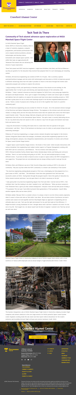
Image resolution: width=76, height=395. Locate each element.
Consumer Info (66, 360)
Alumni (36, 2)
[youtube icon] (28, 360)
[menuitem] (9, 25)
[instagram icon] (22, 360)
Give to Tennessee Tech (38, 337)
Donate (60, 2)
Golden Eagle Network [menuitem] (25, 26)
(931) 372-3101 (31, 353)
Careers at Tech (66, 358)
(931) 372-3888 (28, 356)
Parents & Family (27, 376)
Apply (55, 2)
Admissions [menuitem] (22, 9)
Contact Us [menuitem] (69, 26)
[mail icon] (31, 360)
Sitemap (23, 391)
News (63, 353)
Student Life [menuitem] (38, 9)
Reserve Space (66, 362)
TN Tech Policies (24, 389)
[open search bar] (68, 2)
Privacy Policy (60, 388)
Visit (65, 2)
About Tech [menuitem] (47, 9)
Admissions (65, 348)
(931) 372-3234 (29, 355)
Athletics (64, 351)
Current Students (27, 369)
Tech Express (26, 367)
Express (42, 2)
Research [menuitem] (55, 9)
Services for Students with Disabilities (47, 388)
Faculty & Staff (28, 2)
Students (21, 2)
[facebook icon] (25, 360)
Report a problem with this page (33, 391)
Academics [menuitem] (30, 9)
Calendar (64, 355)
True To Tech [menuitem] (59, 26)
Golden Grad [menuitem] (49, 26)
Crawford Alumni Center (23, 17)
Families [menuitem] (62, 9)
